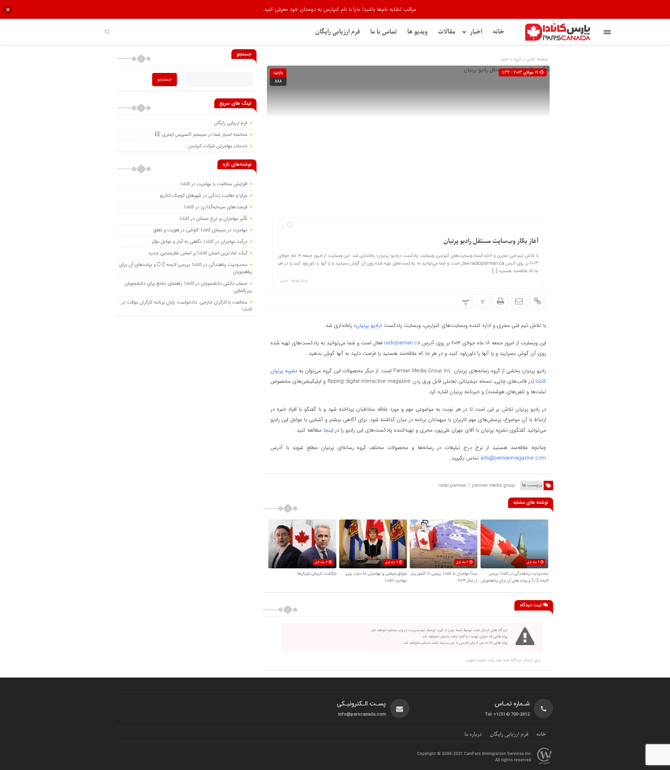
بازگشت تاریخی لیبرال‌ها (316, 573)
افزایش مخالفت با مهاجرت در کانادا (213, 184)
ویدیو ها (417, 32)
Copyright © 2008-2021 (440, 754)
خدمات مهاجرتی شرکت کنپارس (217, 146)
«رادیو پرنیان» (368, 325)
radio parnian (452, 485)
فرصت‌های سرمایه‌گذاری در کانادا (215, 207)
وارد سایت (484, 660)
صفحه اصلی (536, 59)
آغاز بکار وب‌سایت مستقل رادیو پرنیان (491, 241)
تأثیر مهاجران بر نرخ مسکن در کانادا (213, 219)
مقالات (446, 32)
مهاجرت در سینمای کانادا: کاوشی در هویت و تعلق (200, 230)
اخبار (476, 32)
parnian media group (493, 485)
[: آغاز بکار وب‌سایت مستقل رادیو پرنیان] (519, 301)
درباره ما (473, 734)
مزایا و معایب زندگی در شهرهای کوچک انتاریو (203, 196)
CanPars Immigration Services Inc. (498, 754)
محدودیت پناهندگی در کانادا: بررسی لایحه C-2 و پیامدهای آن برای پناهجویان (514, 577)
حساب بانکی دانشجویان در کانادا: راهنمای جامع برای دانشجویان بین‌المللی (188, 287)
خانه (498, 32)
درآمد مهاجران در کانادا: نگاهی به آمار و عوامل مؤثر (199, 242)
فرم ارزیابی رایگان (337, 32)
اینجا (328, 430)
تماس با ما (383, 32)
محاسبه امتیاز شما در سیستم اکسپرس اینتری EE (201, 134)
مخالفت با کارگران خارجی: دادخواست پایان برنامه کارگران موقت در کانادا (186, 306)
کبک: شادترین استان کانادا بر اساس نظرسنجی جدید (197, 253)
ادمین (284, 281)
